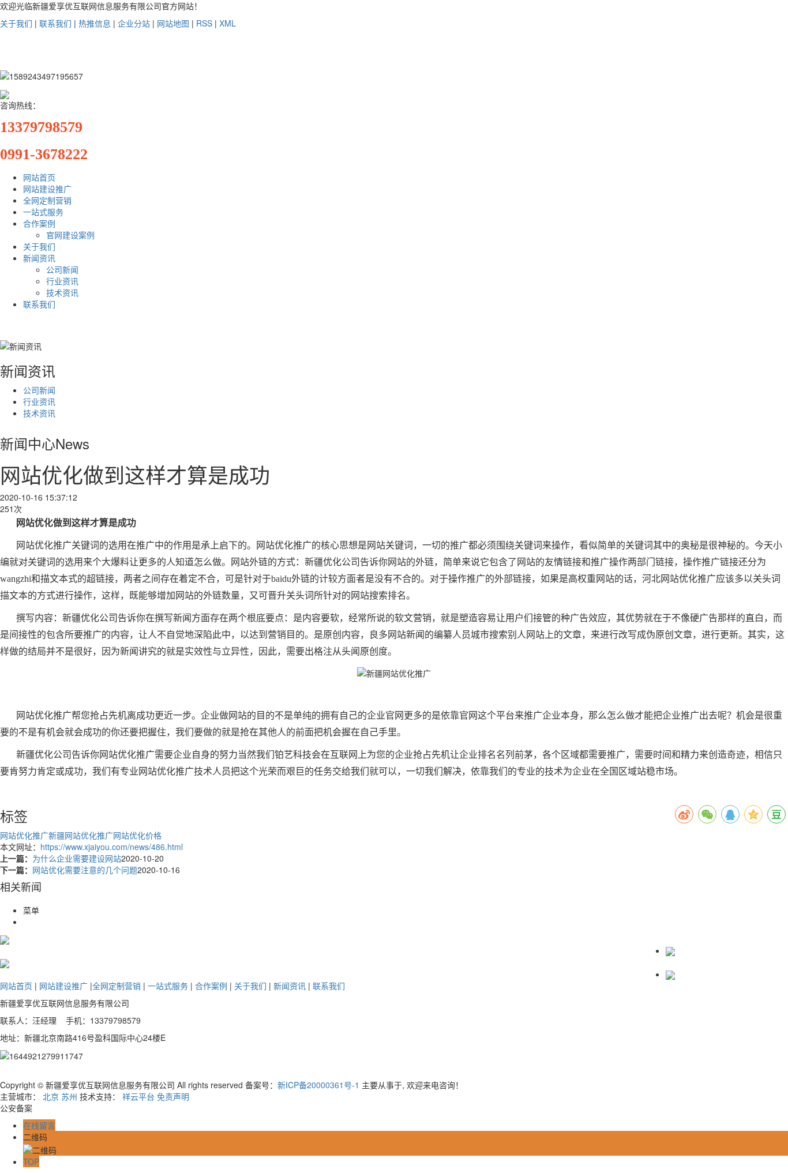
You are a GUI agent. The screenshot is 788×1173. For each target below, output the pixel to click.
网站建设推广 (47, 188)
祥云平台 (138, 1096)
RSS (204, 23)
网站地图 (173, 23)
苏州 (69, 1096)
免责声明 (173, 1096)
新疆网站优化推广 (80, 835)
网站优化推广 (24, 835)
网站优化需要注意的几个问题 (84, 869)
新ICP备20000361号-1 (318, 1085)
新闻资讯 (39, 258)
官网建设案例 (70, 234)
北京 (51, 1096)
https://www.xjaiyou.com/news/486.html (111, 846)
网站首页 (39, 177)
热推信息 (94, 23)
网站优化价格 (137, 835)
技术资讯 (62, 292)
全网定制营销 (47, 200)
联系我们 (55, 23)
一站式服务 (43, 211)
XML (227, 23)
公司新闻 (62, 269)
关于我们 (16, 23)
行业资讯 (62, 281)
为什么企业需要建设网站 (76, 858)
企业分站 (134, 23)
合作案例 (39, 223)
